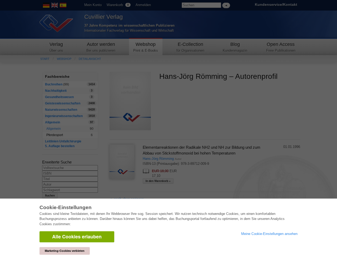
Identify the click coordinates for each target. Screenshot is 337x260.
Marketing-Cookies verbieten (65, 251)
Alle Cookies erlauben (77, 236)
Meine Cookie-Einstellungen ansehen (269, 234)
